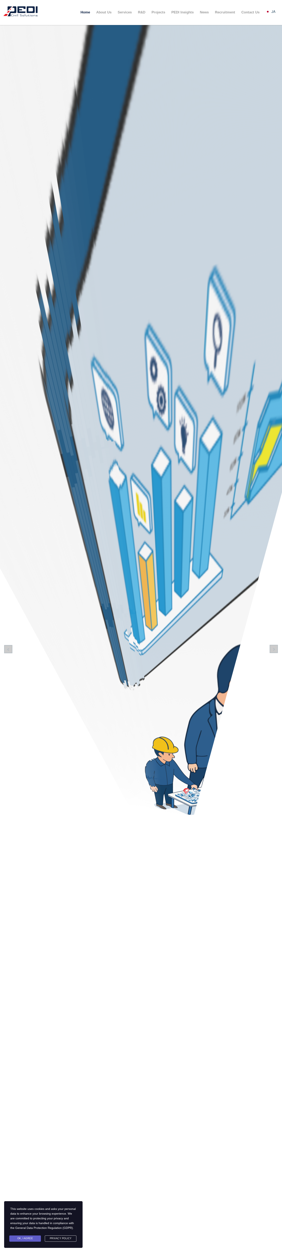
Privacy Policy (61, 1238)
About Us (103, 12)
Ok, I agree (25, 1238)
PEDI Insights (182, 12)
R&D (141, 12)
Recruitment (225, 12)
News (204, 12)
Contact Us (250, 12)
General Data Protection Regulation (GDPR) (44, 1227)
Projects (158, 12)
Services (125, 12)
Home (85, 12)
